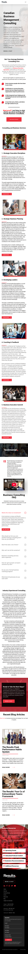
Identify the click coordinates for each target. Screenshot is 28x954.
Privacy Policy (23, 949)
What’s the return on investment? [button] (11, 513)
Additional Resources (12, 866)
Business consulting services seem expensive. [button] (10, 556)
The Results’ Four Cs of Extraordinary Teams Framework (13, 794)
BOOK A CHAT (9, 881)
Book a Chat (8, 51)
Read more (2, 718)
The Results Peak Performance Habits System (12, 749)
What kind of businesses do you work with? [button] (11, 577)
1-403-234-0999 (10, 904)
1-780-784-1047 (11, 908)
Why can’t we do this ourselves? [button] (11, 550)
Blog (4, 898)
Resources (6, 896)
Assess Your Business (8, 900)
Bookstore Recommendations (14, 861)
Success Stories (7, 892)
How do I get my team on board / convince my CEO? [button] (11, 563)
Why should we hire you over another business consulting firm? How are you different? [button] (11, 537)
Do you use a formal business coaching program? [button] (10, 570)
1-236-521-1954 (11, 912)
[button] (14, 119)
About (5, 889)
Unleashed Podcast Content (14, 855)
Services (5, 891)
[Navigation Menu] (25, 2)
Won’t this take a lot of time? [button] (10, 545)
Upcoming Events (10, 850)
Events (5, 894)
